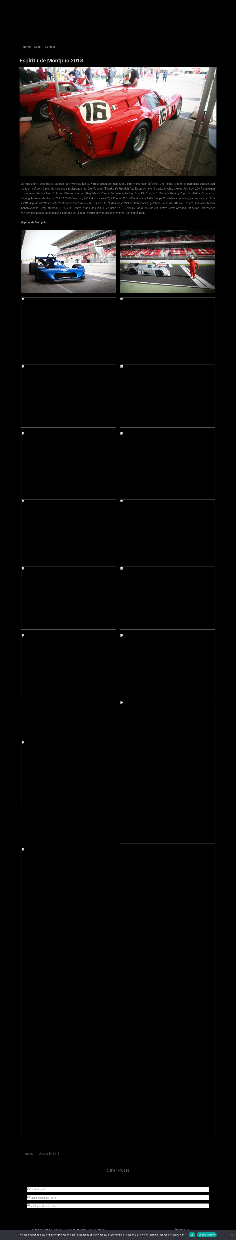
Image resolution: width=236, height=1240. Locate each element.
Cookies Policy (207, 1234)
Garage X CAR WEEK (118, 1187)
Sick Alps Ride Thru (118, 1203)
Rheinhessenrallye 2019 (118, 1195)
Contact (50, 46)
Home (27, 46)
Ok (192, 1234)
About (37, 46)
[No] (231, 1235)
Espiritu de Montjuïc (33, 222)
